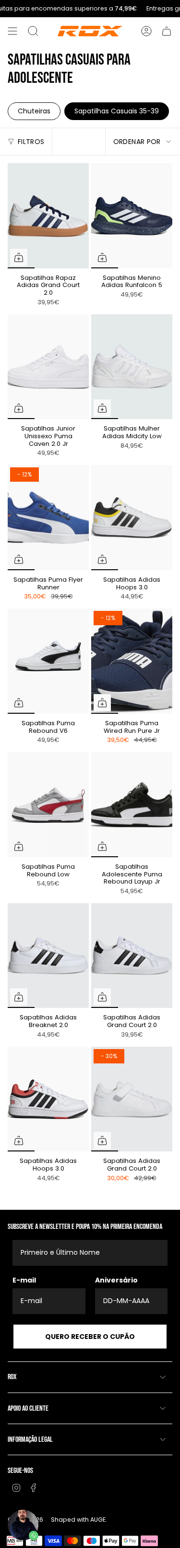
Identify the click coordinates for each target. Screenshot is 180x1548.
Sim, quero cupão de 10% (90, 811)
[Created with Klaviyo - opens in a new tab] (89, 857)
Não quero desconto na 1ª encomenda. (90, 834)
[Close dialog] (163, 695)
